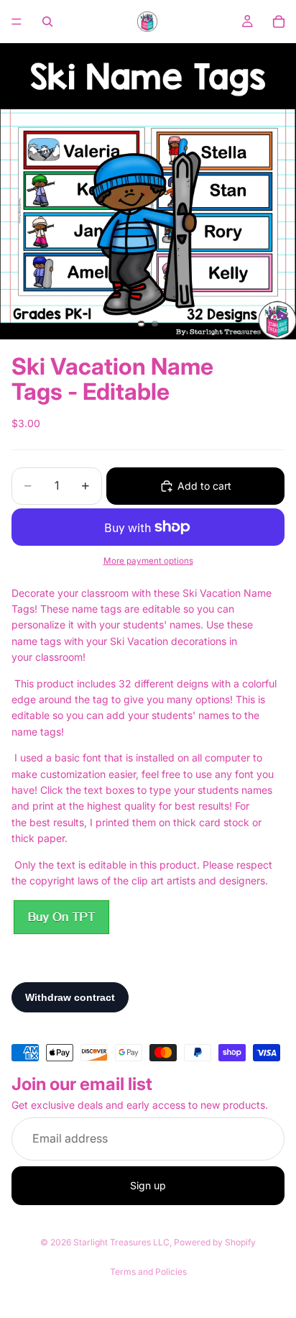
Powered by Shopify (215, 1242)
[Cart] (279, 21)
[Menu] (16, 21)
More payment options (148, 561)
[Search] (47, 21)
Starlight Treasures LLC (121, 1242)
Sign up (148, 1185)
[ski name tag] (61, 917)
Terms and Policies (148, 1271)
